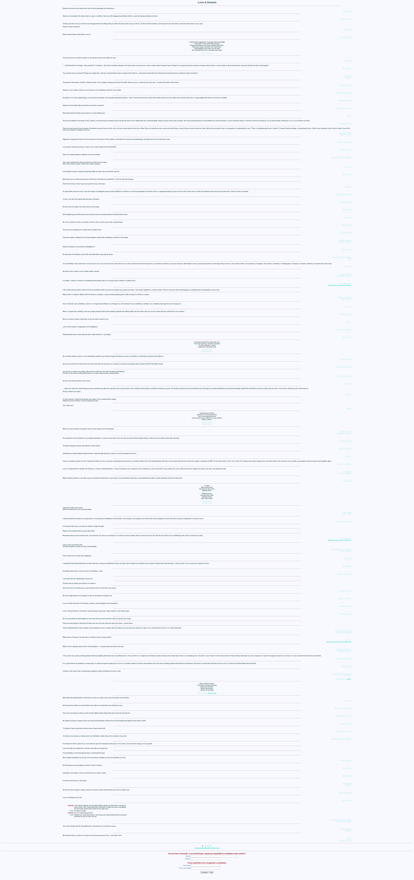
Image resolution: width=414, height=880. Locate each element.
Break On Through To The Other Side (338, 642)
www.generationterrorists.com (207, 848)
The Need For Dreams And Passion (339, 285)
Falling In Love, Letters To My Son (339, 540)
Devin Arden (212, 693)
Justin (349, 679)
